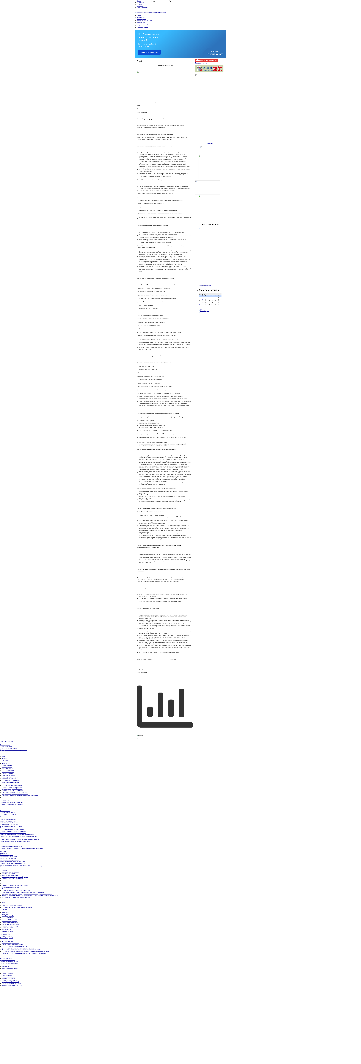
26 (206, 304)
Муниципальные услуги (8, 941)
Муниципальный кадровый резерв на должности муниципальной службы (21, 949)
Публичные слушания (7, 927)
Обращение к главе (7, 975)
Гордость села (201, 63)
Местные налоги (6, 763)
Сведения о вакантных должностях (9, 860)
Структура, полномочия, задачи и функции (13, 790)
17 (199, 302)
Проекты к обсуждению (8, 917)
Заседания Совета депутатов (10, 875)
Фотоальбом (140, 2)
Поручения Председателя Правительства (11, 802)
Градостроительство (7, 768)
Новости (139, 1)
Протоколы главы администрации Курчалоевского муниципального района (20, 839)
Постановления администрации (10, 926)
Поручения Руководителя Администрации (11, 804)
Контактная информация (6, 855)
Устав (3, 902)
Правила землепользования (7, 812)
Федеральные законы (7, 929)
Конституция (5, 912)
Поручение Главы (4, 800)
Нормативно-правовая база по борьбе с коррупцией (16, 890)
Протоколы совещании (8, 772)
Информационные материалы (8, 819)
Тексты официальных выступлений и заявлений (14, 792)
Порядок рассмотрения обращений (11, 983)
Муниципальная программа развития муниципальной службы (18, 948)
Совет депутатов (141, 19)
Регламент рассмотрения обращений (12, 985)
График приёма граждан (8, 873)
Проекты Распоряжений (6, 938)
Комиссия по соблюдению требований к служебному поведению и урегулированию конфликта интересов (30, 895)
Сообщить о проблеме (149, 52)
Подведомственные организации (10, 784)
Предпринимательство (8, 770)
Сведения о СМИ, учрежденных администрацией (15, 794)
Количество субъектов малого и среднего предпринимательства (17, 834)
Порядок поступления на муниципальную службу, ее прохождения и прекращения (24, 953)
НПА (3, 883)
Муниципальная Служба (143, 24)
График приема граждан (8, 977)
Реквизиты (4, 758)
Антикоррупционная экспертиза (10, 887)
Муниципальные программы (9, 921)
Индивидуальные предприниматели (9, 824)
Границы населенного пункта (8, 814)
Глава (3, 755)
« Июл (200, 309)
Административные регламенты (10, 924)
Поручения (5, 760)
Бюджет (139, 25)
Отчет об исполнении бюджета (10, 968)
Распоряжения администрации (10, 922)
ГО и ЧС (4, 756)
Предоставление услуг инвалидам (9, 963)
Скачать (201, 285)
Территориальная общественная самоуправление (13, 750)
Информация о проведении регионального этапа (13, 831)
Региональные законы (8, 931)
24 (199, 304)
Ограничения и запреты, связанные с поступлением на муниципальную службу (21, 866)
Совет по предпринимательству (8, 748)
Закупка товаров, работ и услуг (10, 778)
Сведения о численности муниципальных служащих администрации (20, 795)
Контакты (139, 4)
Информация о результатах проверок (12, 787)
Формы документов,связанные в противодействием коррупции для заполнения (23, 892)
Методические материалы (9, 889)
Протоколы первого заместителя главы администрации (15, 841)
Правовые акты (141, 22)
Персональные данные (8, 773)
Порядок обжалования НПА (9, 919)
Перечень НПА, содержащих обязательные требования (17, 907)
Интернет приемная (7, 973)
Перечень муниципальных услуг (10, 780)
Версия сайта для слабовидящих (208, 60)
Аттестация (3, 851)
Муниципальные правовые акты (10, 943)
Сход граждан (5, 762)
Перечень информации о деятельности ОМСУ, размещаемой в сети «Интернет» (22, 848)
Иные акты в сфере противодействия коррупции (15, 885)
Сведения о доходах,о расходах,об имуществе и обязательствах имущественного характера (27, 894)
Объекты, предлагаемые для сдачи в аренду (12, 829)
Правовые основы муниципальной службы (13, 944)
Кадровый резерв (4, 853)
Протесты (4, 909)
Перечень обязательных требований (12, 785)
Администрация (141, 17)
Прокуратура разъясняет (7, 741)
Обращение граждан (142, 27)
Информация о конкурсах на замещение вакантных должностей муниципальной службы (25, 951)
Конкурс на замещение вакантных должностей (12, 861)
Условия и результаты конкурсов (8, 858)
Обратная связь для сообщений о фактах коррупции (16, 897)
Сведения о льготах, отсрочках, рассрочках (11, 828)
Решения (4, 904)
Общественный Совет (6, 746)
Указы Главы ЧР (6, 914)
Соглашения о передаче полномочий (12, 905)
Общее (139, 15)
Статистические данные (8, 775)
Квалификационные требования (8, 856)
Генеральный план (5, 811)
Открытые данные (7, 767)
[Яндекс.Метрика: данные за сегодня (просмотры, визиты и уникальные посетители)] (204, 311)
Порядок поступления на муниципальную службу (13, 863)
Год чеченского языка (142, 7)
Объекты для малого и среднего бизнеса (11, 826)
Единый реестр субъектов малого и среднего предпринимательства (18, 836)
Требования (5, 911)
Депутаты (4, 870)
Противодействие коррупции (144, 20)
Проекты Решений (5, 934)
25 (202, 304)
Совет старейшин (5, 745)
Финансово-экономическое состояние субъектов (13, 833)
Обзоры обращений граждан (9, 980)
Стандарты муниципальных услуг (9, 961)
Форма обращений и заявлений (10, 982)
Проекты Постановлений (6, 936)
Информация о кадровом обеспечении (12, 789)
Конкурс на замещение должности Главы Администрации (15, 865)
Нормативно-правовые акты (7, 960)
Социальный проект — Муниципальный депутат (15, 877)
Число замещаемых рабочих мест (9, 822)
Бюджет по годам (6, 966)
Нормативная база (5, 806)
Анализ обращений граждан (9, 978)
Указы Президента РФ (8, 916)
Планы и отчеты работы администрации (11, 846)
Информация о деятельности (10, 777)
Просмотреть (207, 285)
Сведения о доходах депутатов (10, 872)
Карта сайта (140, 6)
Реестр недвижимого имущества (10, 782)
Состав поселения (7, 765)
